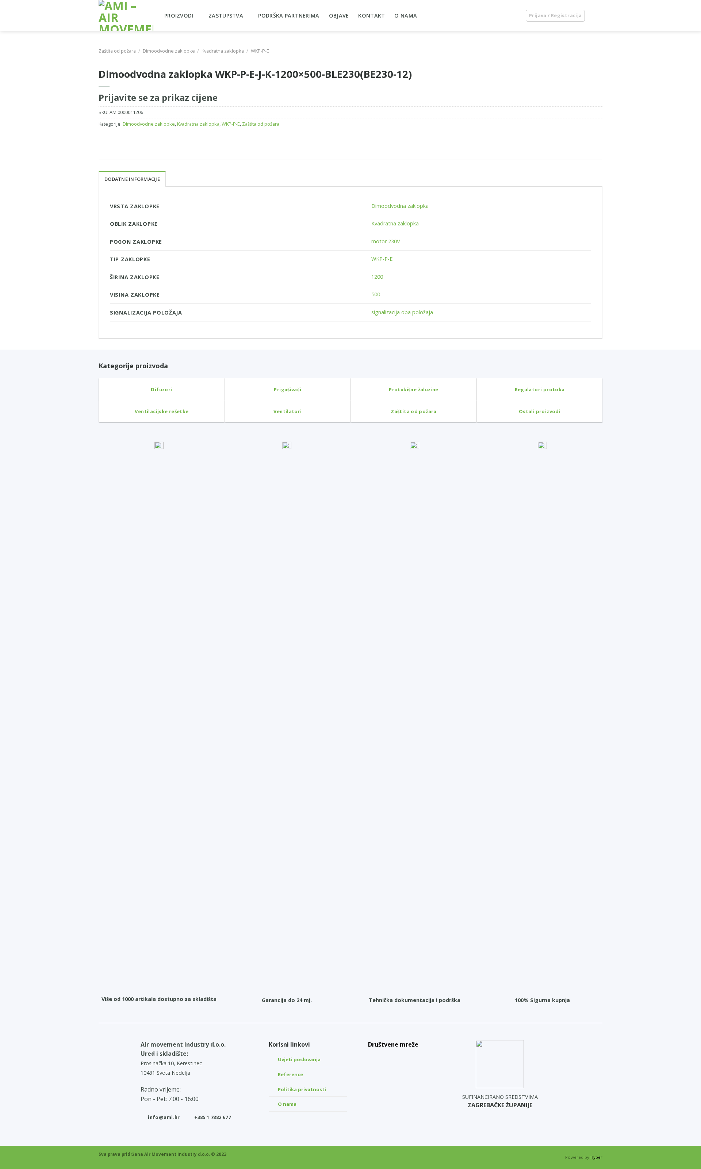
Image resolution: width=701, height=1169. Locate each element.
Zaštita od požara (117, 50)
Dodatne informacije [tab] (132, 179)
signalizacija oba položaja (402, 312)
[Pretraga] (512, 15)
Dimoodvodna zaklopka (400, 205)
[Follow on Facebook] (393, 1092)
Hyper (596, 1157)
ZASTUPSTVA (225, 15)
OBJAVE (339, 15)
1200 (377, 276)
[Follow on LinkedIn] (393, 1058)
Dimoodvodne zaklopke (169, 50)
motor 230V (385, 241)
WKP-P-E (260, 50)
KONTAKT (371, 15)
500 (375, 294)
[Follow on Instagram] (393, 1075)
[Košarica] (598, 16)
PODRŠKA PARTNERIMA (288, 15)
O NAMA (405, 15)
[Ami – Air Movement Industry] (126, 15)
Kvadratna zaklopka (223, 50)
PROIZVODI (179, 15)
